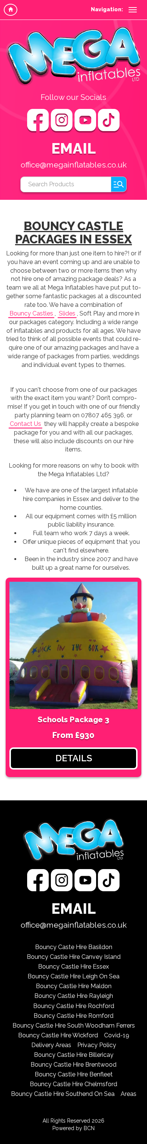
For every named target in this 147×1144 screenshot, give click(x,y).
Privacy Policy (96, 1045)
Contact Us (25, 423)
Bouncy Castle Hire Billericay (73, 1054)
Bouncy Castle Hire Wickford (58, 1035)
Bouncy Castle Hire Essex (73, 966)
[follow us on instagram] (62, 120)
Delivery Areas (51, 1045)
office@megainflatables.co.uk (74, 164)
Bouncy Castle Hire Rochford (73, 1006)
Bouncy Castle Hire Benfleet (74, 1074)
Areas (128, 1093)
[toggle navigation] (132, 9)
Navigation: (107, 9)
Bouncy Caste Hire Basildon (73, 947)
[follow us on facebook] (39, 120)
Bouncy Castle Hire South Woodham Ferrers (73, 1025)
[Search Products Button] (119, 184)
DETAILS (73, 758)
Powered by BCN (73, 1128)
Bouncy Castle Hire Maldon (74, 986)
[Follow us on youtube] (86, 120)
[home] (10, 10)
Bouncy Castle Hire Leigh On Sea (73, 976)
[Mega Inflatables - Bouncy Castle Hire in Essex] (73, 56)
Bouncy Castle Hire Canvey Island (74, 956)
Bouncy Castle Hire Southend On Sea (63, 1093)
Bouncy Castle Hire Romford (73, 1015)
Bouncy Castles (31, 313)
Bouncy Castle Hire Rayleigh (73, 995)
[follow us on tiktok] (109, 120)
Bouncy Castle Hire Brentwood (73, 1064)
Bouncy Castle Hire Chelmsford (73, 1084)
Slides (67, 313)
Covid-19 (116, 1035)
